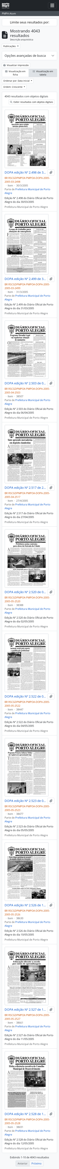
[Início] (7, 6)
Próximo (36, 1163)
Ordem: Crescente (13, 86)
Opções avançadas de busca (25, 55)
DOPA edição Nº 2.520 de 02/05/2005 (25, 592)
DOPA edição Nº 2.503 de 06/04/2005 (25, 383)
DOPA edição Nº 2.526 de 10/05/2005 (25, 905)
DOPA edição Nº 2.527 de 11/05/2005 (25, 1009)
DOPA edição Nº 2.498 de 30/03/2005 (25, 172)
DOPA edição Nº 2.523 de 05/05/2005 (25, 801)
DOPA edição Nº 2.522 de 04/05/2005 (25, 696)
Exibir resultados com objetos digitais (33, 101)
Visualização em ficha (16, 73)
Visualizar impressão (17, 65)
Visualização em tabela (44, 73)
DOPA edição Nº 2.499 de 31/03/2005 (25, 279)
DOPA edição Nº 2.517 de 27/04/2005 (25, 488)
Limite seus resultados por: (29, 22)
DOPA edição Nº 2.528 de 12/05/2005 (25, 1114)
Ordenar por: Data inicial (16, 80)
